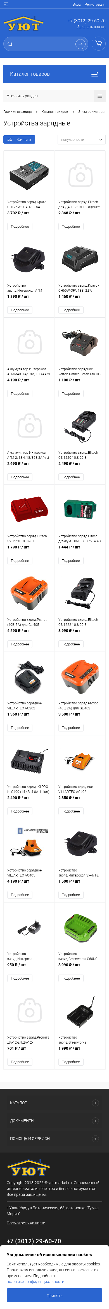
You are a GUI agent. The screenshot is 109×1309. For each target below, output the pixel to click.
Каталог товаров (30, 74)
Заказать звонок (91, 27)
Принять (55, 1295)
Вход (76, 4)
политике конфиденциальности (35, 1281)
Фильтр (24, 139)
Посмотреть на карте (26, 1223)
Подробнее (20, 226)
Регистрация (95, 4)
